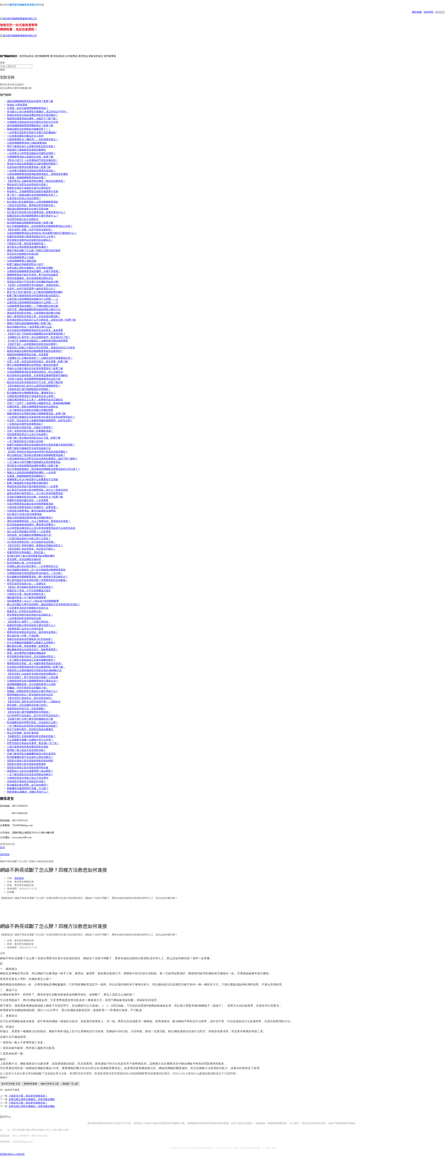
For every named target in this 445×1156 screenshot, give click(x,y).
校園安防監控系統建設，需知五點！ (26, 552)
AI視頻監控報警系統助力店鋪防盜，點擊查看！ (32, 507)
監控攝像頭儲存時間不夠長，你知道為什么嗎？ (32, 722)
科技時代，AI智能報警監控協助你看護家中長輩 (32, 191)
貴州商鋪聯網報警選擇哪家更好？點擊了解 (30, 125)
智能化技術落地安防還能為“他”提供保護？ (30, 639)
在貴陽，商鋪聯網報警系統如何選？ (26, 177)
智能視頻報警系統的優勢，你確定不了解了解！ (32, 118)
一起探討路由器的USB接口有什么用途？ (29, 538)
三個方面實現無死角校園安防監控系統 (27, 746)
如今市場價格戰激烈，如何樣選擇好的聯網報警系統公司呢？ (40, 226)
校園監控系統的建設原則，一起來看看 (27, 500)
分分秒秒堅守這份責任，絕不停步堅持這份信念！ (33, 715)
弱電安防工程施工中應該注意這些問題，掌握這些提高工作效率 (41, 347)
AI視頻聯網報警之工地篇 (20, 257)
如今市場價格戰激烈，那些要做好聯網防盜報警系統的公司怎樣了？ (43, 469)
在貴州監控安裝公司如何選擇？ (24, 198)
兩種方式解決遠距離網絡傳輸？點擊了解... (30, 323)
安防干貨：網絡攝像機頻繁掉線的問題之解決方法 (33, 309)
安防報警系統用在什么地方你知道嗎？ (27, 434)
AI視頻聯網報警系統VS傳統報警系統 (27, 143)
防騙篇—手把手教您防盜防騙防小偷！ (27, 687)
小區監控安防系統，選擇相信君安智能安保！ (31, 205)
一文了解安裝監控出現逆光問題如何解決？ (30, 774)
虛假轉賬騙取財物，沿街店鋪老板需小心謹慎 (31, 684)
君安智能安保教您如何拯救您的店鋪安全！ (30, 240)
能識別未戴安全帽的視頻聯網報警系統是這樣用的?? (35, 351)
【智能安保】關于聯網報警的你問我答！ (29, 389)
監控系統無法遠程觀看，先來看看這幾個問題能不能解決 (37, 375)
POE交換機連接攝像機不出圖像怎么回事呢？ (31, 642)
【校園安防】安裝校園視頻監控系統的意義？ (31, 736)
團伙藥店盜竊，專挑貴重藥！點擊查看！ (29, 646)
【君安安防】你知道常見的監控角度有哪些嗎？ (32, 674)
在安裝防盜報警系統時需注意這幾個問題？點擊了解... (36, 667)
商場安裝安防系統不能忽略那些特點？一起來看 (32, 486)
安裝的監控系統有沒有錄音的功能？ (26, 781)
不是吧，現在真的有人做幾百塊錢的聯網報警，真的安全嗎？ (40, 420)
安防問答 (428, 12)
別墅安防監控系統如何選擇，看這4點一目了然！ (33, 743)
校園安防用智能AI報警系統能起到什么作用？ (31, 236)
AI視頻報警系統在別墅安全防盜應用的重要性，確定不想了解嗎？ (42, 458)
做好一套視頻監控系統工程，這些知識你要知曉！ (33, 316)
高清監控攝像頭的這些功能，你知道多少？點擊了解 (35, 497)
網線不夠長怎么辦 (50, 1083)
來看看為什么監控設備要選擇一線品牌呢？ (30, 771)
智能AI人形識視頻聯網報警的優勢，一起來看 (31, 472)
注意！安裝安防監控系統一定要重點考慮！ (30, 431)
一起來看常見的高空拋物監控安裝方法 (27, 608)
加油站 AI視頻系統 (17, 104)
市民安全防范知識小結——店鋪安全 (26, 583)
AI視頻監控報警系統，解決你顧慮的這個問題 (31, 510)
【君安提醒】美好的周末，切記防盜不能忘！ (31, 549)
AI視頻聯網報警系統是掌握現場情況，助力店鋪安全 (35, 372)
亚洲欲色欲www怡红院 (12, 1154)
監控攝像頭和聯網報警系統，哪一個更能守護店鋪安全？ (37, 576)
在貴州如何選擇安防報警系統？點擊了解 (29, 167)
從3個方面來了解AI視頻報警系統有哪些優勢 (31, 556)
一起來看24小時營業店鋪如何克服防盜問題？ (31, 153)
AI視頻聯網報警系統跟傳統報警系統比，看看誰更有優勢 (37, 174)
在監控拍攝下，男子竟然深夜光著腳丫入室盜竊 (32, 677)
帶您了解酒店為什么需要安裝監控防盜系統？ (31, 146)
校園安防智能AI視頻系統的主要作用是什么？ (31, 625)
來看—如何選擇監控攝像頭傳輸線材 (26, 653)
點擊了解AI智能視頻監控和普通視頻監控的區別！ (34, 295)
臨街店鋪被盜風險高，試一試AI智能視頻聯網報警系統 (36, 569)
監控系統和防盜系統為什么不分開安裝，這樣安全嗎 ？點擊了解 (41, 320)
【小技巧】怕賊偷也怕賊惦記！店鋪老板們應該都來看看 (37, 340)
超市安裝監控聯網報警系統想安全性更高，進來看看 (35, 330)
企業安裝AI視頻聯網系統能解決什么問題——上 (32, 299)
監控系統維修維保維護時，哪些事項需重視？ (31, 524)
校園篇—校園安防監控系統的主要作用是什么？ (32, 691)
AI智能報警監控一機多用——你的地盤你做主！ (32, 139)
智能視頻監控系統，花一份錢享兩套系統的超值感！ (35, 663)
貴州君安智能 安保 (10, 1083)
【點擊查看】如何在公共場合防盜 (25, 628)
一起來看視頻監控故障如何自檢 (24, 618)
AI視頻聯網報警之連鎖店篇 (21, 261)
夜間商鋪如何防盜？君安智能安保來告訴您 (30, 694)
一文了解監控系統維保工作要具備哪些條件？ (31, 660)
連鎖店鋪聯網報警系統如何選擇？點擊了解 (30, 101)
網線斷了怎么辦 (70, 1083)
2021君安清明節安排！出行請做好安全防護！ (31, 542)
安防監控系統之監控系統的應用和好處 (27, 767)
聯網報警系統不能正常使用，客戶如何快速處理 (32, 274)
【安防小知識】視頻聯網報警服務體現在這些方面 (33, 379)
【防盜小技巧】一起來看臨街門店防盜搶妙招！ (32, 160)
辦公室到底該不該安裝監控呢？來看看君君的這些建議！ (37, 580)
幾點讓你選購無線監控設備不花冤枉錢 (27, 209)
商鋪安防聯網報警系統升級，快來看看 (27, 354)
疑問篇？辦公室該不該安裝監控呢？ (26, 750)
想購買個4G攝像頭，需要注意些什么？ (28, 792)
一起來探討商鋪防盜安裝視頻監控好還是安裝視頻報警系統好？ (41, 417)
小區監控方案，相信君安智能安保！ (26, 243)
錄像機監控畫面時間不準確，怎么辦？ (27, 788)
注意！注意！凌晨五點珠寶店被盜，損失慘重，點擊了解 (37, 361)
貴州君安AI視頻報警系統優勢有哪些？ (27, 247)
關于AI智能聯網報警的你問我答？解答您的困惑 (32, 365)
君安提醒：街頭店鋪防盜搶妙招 (24, 559)
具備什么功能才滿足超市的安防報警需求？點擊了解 (35, 368)
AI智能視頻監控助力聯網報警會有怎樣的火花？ (32, 681)
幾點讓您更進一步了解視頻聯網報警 (26, 597)
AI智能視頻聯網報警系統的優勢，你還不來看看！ (34, 271)
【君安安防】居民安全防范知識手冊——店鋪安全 (33, 701)
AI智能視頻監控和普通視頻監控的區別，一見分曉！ (35, 573)
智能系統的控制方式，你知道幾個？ (26, 708)
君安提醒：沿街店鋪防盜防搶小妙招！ (27, 705)
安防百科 (19, 878)
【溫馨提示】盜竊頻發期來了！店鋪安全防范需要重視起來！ (40, 358)
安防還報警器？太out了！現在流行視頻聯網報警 (33, 601)
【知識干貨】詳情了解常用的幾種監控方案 (30, 719)
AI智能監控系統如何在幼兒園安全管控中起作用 (32, 122)
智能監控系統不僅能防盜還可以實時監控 (29, 188)
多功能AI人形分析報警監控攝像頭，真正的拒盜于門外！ (37, 111)
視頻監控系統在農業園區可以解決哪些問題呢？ (32, 163)
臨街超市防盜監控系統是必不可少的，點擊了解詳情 (35, 382)
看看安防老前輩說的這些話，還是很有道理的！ (32, 632)
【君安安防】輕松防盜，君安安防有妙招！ (30, 698)
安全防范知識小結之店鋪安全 (23, 219)
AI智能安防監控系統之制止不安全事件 (27, 778)
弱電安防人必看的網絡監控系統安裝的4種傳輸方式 (34, 670)
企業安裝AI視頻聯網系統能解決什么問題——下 (32, 302)
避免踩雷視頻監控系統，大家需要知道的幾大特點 (33, 313)
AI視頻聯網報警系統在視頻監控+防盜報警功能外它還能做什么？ (42, 233)
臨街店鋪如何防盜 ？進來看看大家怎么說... (30, 327)
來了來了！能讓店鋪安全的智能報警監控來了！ (32, 195)
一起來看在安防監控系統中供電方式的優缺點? (32, 132)
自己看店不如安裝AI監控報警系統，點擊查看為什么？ (36, 212)
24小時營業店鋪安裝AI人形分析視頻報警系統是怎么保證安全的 (41, 528)
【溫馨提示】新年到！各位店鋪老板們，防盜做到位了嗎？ (38, 337)
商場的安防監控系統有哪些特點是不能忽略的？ (32, 115)
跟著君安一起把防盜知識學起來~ (24, 611)
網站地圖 (417, 12)
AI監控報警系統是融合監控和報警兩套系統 (30, 504)
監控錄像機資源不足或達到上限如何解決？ (30, 757)
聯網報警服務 (30, 1083)
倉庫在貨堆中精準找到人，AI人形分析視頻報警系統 (35, 493)
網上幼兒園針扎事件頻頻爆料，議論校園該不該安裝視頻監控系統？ (43, 604)
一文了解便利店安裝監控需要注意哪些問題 (30, 410)
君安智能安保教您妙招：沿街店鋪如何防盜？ (31, 656)
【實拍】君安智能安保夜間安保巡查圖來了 (30, 587)
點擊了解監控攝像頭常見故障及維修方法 (29, 448)
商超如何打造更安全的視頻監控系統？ (27, 184)
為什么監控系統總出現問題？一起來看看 (29, 531)
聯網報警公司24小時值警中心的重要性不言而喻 (32, 479)
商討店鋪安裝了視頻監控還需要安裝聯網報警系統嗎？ (36, 455)
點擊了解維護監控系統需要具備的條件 (27, 483)
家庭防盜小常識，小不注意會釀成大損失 (29, 590)
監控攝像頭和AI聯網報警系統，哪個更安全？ (31, 392)
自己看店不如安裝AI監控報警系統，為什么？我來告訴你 (37, 490)
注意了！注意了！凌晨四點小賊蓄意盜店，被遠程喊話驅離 (38, 403)
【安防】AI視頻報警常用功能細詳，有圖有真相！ (34, 285)
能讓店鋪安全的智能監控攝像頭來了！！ (29, 129)
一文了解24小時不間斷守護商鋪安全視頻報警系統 (33, 462)
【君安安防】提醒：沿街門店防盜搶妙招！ (30, 229)
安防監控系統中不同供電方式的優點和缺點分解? (33, 281)
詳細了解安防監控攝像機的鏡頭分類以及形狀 (31, 753)
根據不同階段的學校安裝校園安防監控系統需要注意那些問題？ (41, 445)
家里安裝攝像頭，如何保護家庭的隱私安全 (30, 278)
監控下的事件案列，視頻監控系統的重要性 (30, 729)
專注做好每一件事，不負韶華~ (23, 635)
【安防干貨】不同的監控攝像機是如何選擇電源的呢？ (36, 333)
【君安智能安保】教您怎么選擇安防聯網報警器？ (33, 386)
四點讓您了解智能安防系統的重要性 (26, 150)
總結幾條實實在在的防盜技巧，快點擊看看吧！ (32, 649)
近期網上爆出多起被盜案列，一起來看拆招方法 (32, 566)
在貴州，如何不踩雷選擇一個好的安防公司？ (31, 288)
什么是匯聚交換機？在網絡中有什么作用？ (30, 740)
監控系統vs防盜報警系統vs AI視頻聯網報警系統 (32, 202)
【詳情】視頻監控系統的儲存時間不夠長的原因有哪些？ (37, 451)
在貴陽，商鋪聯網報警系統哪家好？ (26, 476)
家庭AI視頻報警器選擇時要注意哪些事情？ (30, 517)
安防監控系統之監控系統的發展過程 (26, 764)
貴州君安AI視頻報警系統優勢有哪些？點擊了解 (32, 465)
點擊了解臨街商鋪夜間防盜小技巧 (25, 264)
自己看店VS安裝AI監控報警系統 (24, 514)
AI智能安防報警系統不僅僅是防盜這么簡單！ (31, 396)
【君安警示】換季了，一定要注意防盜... (28, 622)
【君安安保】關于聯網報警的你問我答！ (29, 712)
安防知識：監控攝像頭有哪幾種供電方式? (29, 535)
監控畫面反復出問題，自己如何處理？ (27, 785)
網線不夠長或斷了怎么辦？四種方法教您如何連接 (33, 250)
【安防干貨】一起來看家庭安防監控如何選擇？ (32, 344)
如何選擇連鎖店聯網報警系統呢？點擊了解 (30, 222)
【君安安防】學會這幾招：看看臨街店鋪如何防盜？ (35, 545)
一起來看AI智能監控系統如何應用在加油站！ (31, 170)
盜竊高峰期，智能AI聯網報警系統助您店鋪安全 (32, 406)
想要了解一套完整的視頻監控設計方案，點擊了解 (33, 438)
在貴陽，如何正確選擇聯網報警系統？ (27, 108)
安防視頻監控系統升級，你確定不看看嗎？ (30, 427)
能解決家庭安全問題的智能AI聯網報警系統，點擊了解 (36, 413)
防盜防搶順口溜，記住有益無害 (24, 563)
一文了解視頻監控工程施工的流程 (25, 441)
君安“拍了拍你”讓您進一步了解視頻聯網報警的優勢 (35, 292)
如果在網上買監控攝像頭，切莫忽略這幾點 (30, 268)
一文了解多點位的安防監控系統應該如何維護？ (32, 726)
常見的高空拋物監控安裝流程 (23, 254)
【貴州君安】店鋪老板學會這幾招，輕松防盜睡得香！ (36, 181)
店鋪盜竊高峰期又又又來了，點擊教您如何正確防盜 (35, 399)
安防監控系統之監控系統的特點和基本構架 (30, 760)
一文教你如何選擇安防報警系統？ (25, 424)
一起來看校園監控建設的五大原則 (25, 136)
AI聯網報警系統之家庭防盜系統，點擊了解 (30, 156)
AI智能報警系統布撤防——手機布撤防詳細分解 (32, 306)
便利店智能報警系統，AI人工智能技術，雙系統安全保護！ (38, 521)
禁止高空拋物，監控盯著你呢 (23, 733)
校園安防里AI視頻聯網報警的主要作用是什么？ (32, 215)
